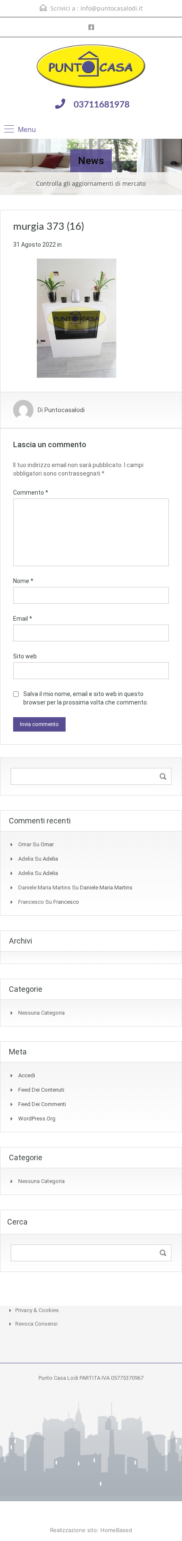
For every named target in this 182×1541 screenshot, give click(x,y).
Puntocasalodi (64, 410)
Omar (47, 844)
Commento (30, 492)
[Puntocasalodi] (91, 67)
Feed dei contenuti (41, 1090)
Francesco (66, 902)
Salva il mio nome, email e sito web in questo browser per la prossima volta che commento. (85, 698)
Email (22, 618)
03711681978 (102, 104)
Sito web (25, 656)
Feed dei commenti (42, 1104)
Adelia (50, 859)
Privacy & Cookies (37, 1310)
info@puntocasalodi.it (111, 8)
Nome (23, 581)
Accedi (26, 1075)
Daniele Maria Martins (106, 887)
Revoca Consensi (36, 1324)
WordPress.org (36, 1118)
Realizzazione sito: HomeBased (91, 1530)
